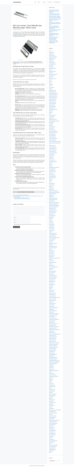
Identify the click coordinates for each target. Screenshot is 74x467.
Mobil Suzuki (51, 265)
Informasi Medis (51, 168)
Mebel (39, 2)
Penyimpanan (51, 322)
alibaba (22, 59)
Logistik (50, 241)
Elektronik (50, 118)
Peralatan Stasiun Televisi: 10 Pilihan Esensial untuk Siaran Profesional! (54, 11)
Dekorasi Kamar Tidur (52, 96)
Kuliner (50, 218)
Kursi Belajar (51, 224)
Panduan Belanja (52, 293)
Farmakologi (51, 122)
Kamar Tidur (51, 184)
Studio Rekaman (52, 411)
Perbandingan (51, 351)
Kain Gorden (51, 183)
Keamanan (51, 187)
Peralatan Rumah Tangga (53, 342)
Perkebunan (51, 355)
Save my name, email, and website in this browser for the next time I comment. (27, 224)
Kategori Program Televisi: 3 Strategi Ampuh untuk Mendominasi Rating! (54, 38)
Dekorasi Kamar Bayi (52, 94)
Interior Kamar (51, 174)
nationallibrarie (17, 2)
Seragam (50, 401)
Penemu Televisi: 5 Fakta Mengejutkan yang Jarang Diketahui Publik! (53, 41)
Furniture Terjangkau (52, 152)
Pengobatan (51, 316)
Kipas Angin (51, 214)
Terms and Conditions (56, 2)
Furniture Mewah (52, 146)
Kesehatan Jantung (52, 211)
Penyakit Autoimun (52, 317)
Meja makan (51, 255)
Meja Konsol (51, 252)
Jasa (50, 180)
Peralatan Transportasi (53, 344)
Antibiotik (50, 66)
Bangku (50, 72)
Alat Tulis (50, 65)
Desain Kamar (51, 104)
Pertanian (50, 367)
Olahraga (50, 285)
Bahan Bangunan (52, 71)
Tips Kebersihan (52, 433)
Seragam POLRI (51, 402)
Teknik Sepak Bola (52, 417)
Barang (50, 77)
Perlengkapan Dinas (52, 358)
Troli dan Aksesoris (52, 446)
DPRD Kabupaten (52, 115)
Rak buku (50, 383)
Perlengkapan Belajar (52, 357)
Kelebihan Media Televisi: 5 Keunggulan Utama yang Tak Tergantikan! (54, 34)
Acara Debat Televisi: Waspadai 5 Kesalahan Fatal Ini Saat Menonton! (55, 30)
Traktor (50, 437)
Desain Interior (51, 103)
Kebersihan (51, 189)
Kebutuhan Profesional (53, 190)
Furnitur (50, 128)
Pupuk (50, 382)
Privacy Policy (49, 2)
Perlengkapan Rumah (52, 363)
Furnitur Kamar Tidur (52, 132)
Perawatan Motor (52, 348)
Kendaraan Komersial (52, 198)
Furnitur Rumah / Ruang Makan (54, 141)
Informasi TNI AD (52, 171)
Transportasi (51, 439)
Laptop (50, 231)
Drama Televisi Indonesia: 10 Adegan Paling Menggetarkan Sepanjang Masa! (54, 27)
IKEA (50, 164)
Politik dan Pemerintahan (53, 370)
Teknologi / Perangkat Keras (54, 420)
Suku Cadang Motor (52, 412)
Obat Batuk (51, 274)
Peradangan (51, 331)
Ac (49, 50)
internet (50, 179)
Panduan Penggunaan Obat (54, 297)
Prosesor (50, 377)
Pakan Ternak (51, 290)
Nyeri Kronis (51, 268)
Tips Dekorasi (51, 431)
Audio (50, 69)
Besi (49, 80)
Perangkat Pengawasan (53, 347)
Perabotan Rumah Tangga (53, 329)
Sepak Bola (51, 396)
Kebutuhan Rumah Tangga (53, 192)
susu (50, 414)
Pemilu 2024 (51, 304)
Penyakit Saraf (51, 320)
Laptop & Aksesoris (52, 233)
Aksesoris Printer (52, 58)
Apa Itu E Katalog (52, 68)
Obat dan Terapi (52, 278)
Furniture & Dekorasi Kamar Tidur (54, 142)
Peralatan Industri (52, 338)
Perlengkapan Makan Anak (53, 360)
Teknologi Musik (52, 424)
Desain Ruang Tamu (52, 109)
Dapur (50, 88)
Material (50, 244)
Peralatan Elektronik (52, 336)
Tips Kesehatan (51, 434)
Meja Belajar (51, 250)
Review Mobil (51, 385)
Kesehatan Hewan (52, 209)
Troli (49, 443)
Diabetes (50, 110)
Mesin (50, 259)
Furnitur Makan (51, 134)
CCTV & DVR (51, 87)
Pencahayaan (51, 306)
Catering (50, 84)
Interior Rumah (51, 177)
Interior (50, 173)
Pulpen (50, 380)
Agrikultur (50, 53)
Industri (50, 165)
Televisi (50, 426)
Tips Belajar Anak (52, 430)
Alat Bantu (51, 59)
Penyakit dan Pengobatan (53, 319)
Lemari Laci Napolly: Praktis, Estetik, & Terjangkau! (21, 197)
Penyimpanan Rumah (52, 323)
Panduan (50, 291)
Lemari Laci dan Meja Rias (53, 237)
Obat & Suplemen (52, 271)
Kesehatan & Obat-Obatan (53, 205)
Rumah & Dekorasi (52, 393)
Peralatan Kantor (52, 339)
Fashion (50, 125)
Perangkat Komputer (52, 345)
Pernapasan (51, 364)
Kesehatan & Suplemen (53, 206)
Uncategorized (51, 449)
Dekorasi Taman (52, 100)
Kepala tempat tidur (52, 199)
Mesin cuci (51, 260)
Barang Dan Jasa (52, 78)
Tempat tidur (51, 427)
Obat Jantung (51, 279)
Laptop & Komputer (52, 234)
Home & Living (51, 160)
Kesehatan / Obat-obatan (53, 202)
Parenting (50, 301)
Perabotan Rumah (52, 328)
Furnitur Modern (51, 137)
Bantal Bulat (51, 75)
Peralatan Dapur (52, 335)
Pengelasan (51, 312)
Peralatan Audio (52, 332)
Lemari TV (51, 240)
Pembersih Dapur (52, 303)
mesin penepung (52, 262)
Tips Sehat (51, 436)
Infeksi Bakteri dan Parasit (53, 167)
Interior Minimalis (52, 176)
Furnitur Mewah (51, 135)
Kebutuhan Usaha (52, 193)
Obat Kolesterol (51, 281)
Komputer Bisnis (52, 215)
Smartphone (51, 405)
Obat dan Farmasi (52, 275)
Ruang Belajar (51, 389)
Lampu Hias (51, 230)
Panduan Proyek (52, 298)
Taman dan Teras (52, 415)
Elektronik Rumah (52, 119)
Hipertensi (51, 158)
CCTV (50, 85)
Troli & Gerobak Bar (52, 445)
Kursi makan (51, 228)
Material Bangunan (52, 246)
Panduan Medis (51, 294)
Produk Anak (51, 373)
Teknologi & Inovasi (52, 421)
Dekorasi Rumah (52, 99)
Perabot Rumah (51, 325)
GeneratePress (42, 465)
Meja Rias (50, 256)
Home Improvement (52, 161)
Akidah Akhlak (51, 55)
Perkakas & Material (52, 354)
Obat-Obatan (51, 284)
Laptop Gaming (51, 236)
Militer (50, 263)
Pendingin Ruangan (52, 310)
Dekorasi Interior (52, 91)
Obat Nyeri (51, 282)
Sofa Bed (50, 408)
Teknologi (50, 418)
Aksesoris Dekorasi (52, 56)
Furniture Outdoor (52, 149)
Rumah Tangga (51, 395)
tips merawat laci (17, 196)
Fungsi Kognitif (51, 126)
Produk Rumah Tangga (53, 376)
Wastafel (50, 450)
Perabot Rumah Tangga (53, 326)
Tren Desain (51, 442)
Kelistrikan (51, 196)
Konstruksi (51, 217)
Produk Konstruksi (52, 374)
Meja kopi (50, 253)
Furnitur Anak (51, 129)
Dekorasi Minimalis (52, 97)
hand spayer (51, 155)
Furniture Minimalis (52, 148)
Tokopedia (18, 61)
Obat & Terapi (51, 272)
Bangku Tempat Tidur (52, 74)
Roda (50, 388)
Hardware (50, 157)
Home (35, 2)
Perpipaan (50, 366)
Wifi (49, 452)
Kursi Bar (50, 221)
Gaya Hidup (51, 154)
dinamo (50, 112)
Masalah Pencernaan (52, 243)
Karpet (50, 186)
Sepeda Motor (51, 399)
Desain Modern (51, 107)
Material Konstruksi (52, 247)
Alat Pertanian (51, 62)
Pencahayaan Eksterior (53, 307)
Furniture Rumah (52, 151)
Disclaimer (44, 2)
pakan (50, 288)
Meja (50, 249)
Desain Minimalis (52, 106)
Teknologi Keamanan (52, 423)
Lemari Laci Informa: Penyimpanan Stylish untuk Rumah (26, 79)
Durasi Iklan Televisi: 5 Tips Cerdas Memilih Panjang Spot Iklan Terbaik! (55, 19)
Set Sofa (50, 404)
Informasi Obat (51, 170)
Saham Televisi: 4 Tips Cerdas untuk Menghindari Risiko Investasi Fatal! (55, 23)
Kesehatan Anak (52, 208)
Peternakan (51, 369)
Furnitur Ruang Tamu (52, 138)
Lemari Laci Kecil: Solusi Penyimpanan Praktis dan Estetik (22, 198)
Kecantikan (51, 195)
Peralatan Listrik (52, 341)
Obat (50, 269)
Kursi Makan (51, 227)
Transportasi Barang (52, 440)
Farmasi (50, 123)
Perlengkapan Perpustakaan (54, 361)
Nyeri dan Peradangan (53, 266)
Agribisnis (50, 52)
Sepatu (50, 398)
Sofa (50, 407)
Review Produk (51, 386)
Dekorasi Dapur (51, 90)
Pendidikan (51, 309)
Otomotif (50, 287)
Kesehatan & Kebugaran (53, 203)
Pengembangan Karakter (53, 313)
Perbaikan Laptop (52, 350)
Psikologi (50, 379)
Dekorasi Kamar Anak (52, 93)
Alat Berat (50, 61)
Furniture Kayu (51, 145)
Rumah (50, 392)
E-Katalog (50, 116)
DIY (49, 113)
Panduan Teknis (52, 300)
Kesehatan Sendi (52, 212)
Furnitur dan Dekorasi (52, 131)
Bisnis (50, 81)
